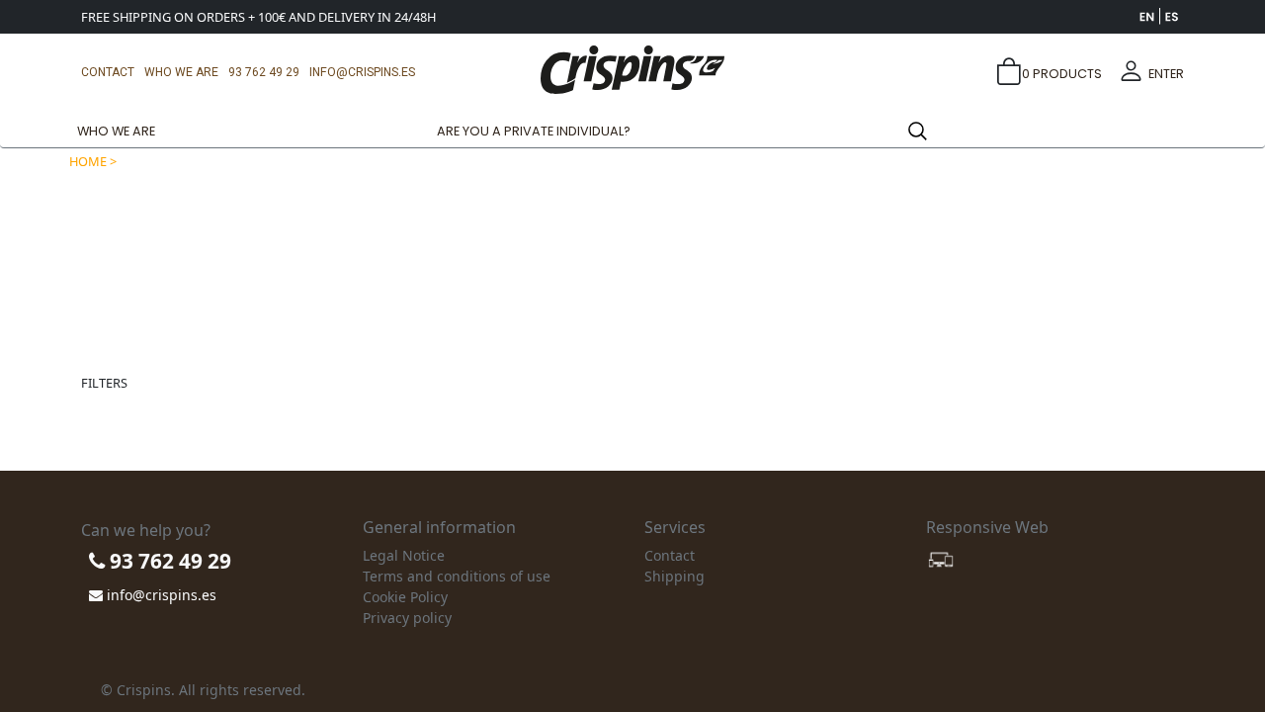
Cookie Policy (405, 596)
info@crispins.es (362, 72)
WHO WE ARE (181, 72)
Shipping (674, 576)
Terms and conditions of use (456, 576)
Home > (93, 161)
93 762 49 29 (263, 72)
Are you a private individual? (534, 131)
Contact (107, 72)
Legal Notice (404, 555)
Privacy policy (407, 617)
